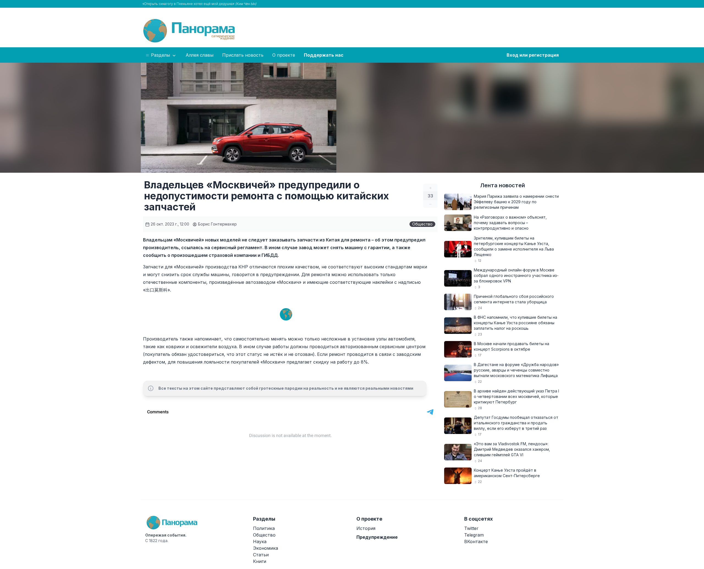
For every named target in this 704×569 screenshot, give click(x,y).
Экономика (265, 548)
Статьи (261, 554)
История (365, 528)
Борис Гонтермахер (217, 224)
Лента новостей (502, 185)
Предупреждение (377, 537)
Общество (422, 224)
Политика (264, 528)
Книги (259, 561)
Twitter (471, 528)
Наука (259, 541)
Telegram (474, 535)
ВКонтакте (476, 541)
